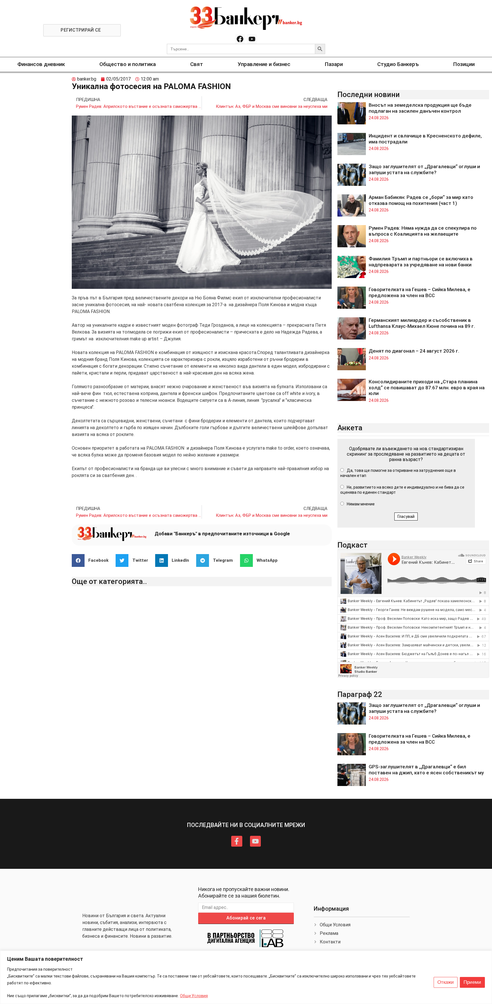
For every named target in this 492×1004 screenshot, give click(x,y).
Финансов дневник (41, 64)
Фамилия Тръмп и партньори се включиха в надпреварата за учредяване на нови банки (421, 261)
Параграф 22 (359, 694)
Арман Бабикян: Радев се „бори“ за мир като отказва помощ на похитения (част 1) (421, 200)
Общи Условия (194, 995)
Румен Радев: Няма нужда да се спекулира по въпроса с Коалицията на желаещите (423, 230)
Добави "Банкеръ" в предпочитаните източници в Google (222, 533)
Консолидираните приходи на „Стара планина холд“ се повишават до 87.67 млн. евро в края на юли (427, 387)
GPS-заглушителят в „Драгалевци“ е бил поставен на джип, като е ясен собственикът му (426, 769)
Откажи (445, 982)
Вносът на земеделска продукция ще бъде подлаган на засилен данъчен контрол (420, 108)
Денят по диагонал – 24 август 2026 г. (414, 351)
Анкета (349, 427)
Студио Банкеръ (398, 64)
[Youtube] (252, 39)
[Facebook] (240, 39)
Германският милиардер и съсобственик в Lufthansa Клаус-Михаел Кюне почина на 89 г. (422, 323)
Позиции (464, 64)
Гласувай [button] (406, 516)
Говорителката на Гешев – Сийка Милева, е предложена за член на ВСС (419, 292)
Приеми (472, 982)
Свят (196, 64)
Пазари (334, 64)
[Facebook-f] (236, 841)
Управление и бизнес (264, 64)
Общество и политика (127, 64)
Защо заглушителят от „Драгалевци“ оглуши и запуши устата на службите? (424, 169)
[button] (92, 560)
